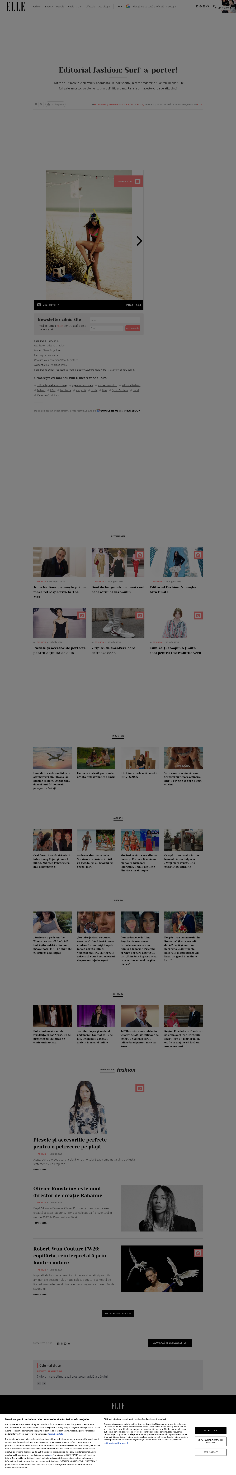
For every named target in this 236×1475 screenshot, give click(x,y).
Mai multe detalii (55, 1434)
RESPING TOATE (211, 1452)
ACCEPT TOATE (210, 1430)
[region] (118, 1444)
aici (50, 1455)
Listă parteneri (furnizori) (116, 1443)
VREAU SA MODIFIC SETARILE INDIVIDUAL (210, 1441)
